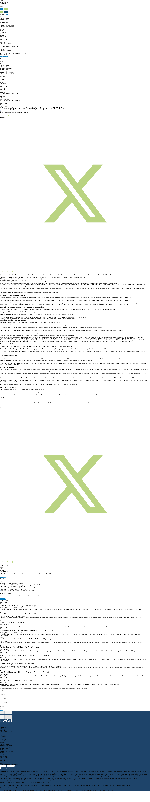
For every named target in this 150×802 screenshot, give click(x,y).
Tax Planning (3, 23)
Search (1, 0)
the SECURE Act (53, 292)
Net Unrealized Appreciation (128, 369)
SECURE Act (3, 570)
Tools (1, 47)
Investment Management (6, 21)
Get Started (3, 598)
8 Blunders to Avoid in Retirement (13, 622)
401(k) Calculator (4, 52)
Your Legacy (3, 40)
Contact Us (3, 577)
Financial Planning (4, 18)
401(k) (1, 567)
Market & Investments (5, 43)
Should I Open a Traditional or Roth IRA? (16, 680)
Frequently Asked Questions (7, 740)
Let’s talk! (2, 397)
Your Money (3, 36)
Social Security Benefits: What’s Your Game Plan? (19, 614)
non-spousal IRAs (42, 281)
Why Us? (2, 29)
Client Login (3, 3)
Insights (2, 35)
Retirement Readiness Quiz (6, 50)
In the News (3, 45)
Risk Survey (3, 49)
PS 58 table (19, 327)
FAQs (1, 33)
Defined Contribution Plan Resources (9, 46)
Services (2, 16)
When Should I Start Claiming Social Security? (11, 583)
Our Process (3, 32)
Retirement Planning (5, 19)
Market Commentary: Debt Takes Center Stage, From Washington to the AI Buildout (21, 585)
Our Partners (3, 739)
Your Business (3, 38)
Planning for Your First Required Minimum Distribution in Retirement (26, 630)
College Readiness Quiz (6, 55)
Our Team (2, 31)
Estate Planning (4, 22)
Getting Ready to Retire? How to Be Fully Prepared (19, 647)
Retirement (2, 568)
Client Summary (11, 766)
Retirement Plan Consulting (7, 25)
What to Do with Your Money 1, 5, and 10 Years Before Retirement (25, 655)
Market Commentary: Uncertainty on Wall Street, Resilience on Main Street (18, 587)
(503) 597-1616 (4, 2)
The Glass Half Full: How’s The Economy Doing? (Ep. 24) (14, 589)
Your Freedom (3, 42)
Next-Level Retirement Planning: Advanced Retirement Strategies (25, 672)
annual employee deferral (8, 297)
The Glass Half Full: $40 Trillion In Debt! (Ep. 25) (12, 586)
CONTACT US (4, 56)
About (1, 28)
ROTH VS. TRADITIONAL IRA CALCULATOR (13, 53)
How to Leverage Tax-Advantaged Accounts (17, 664)
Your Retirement (4, 39)
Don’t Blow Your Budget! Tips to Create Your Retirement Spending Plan (27, 639)
